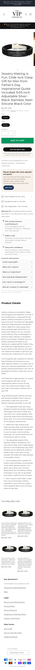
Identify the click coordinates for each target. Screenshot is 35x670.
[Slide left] (13, 70)
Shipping (13, 110)
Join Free (8, 187)
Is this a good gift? (10, 262)
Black (6, 125)
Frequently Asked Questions (15, 588)
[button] (4, 14)
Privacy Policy (9, 606)
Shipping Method (10, 637)
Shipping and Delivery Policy (15, 614)
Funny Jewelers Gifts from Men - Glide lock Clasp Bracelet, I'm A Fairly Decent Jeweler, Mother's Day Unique (8, 561)
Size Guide (8, 629)
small (6, 117)
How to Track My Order (13, 633)
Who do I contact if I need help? (15, 287)
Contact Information (12, 618)
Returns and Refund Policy (14, 602)
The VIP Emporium (19, 666)
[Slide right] (22, 70)
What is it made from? (12, 272)
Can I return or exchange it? (14, 282)
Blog (5, 592)
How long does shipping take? (15, 277)
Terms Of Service (10, 610)
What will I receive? (11, 267)
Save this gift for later (17, 149)
